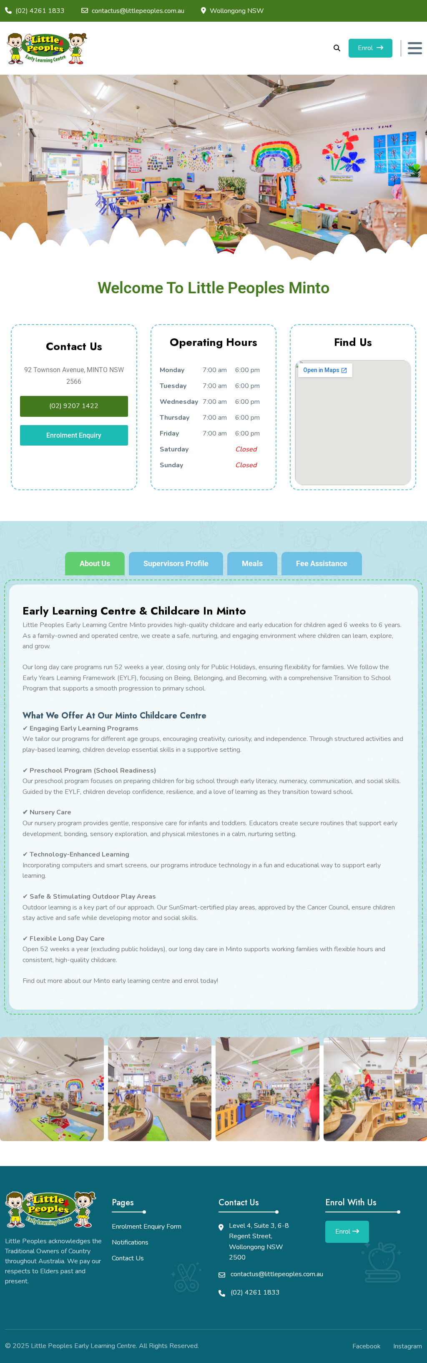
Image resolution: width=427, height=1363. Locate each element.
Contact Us (128, 1258)
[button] (9, 1089)
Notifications (130, 1242)
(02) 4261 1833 (255, 1292)
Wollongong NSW (237, 10)
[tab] (95, 563)
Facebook (366, 1346)
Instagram (407, 1346)
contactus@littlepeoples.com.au (138, 10)
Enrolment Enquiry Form (146, 1226)
